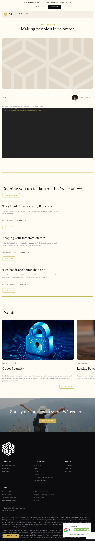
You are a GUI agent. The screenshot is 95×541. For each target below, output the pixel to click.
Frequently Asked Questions (43, 477)
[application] (47, 133)
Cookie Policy (7, 492)
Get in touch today (47, 420)
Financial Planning (8, 466)
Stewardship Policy (9, 501)
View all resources (11, 195)
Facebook (68, 466)
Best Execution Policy (40, 492)
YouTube (68, 472)
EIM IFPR (36, 501)
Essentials (5, 472)
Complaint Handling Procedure (44, 495)
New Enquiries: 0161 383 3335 (35, 2)
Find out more (67, 386)
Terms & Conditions (9, 498)
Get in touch (40, 7)
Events (36, 469)
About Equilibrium (47, 25)
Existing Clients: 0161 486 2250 (59, 2)
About (36, 472)
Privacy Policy (7, 495)
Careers (36, 474)
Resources (37, 466)
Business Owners (40, 480)
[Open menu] (89, 14)
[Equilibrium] (16, 14)
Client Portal (54, 7)
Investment (6, 469)
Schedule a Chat (11, 536)
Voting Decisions (38, 498)
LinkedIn (68, 469)
